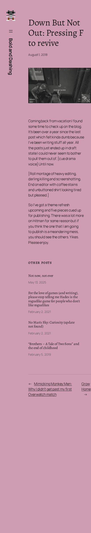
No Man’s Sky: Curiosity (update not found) (51, 324)
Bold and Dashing (11, 56)
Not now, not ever (40, 276)
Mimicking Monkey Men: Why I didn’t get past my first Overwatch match (50, 389)
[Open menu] (10, 31)
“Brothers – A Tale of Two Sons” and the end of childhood (53, 346)
